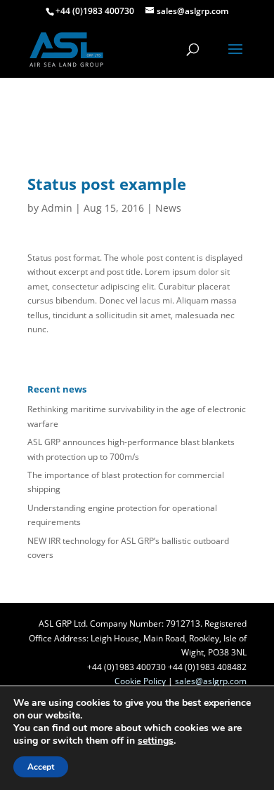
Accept (40, 766)
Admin (56, 207)
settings (156, 741)
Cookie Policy (140, 681)
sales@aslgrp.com (211, 681)
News (168, 207)
